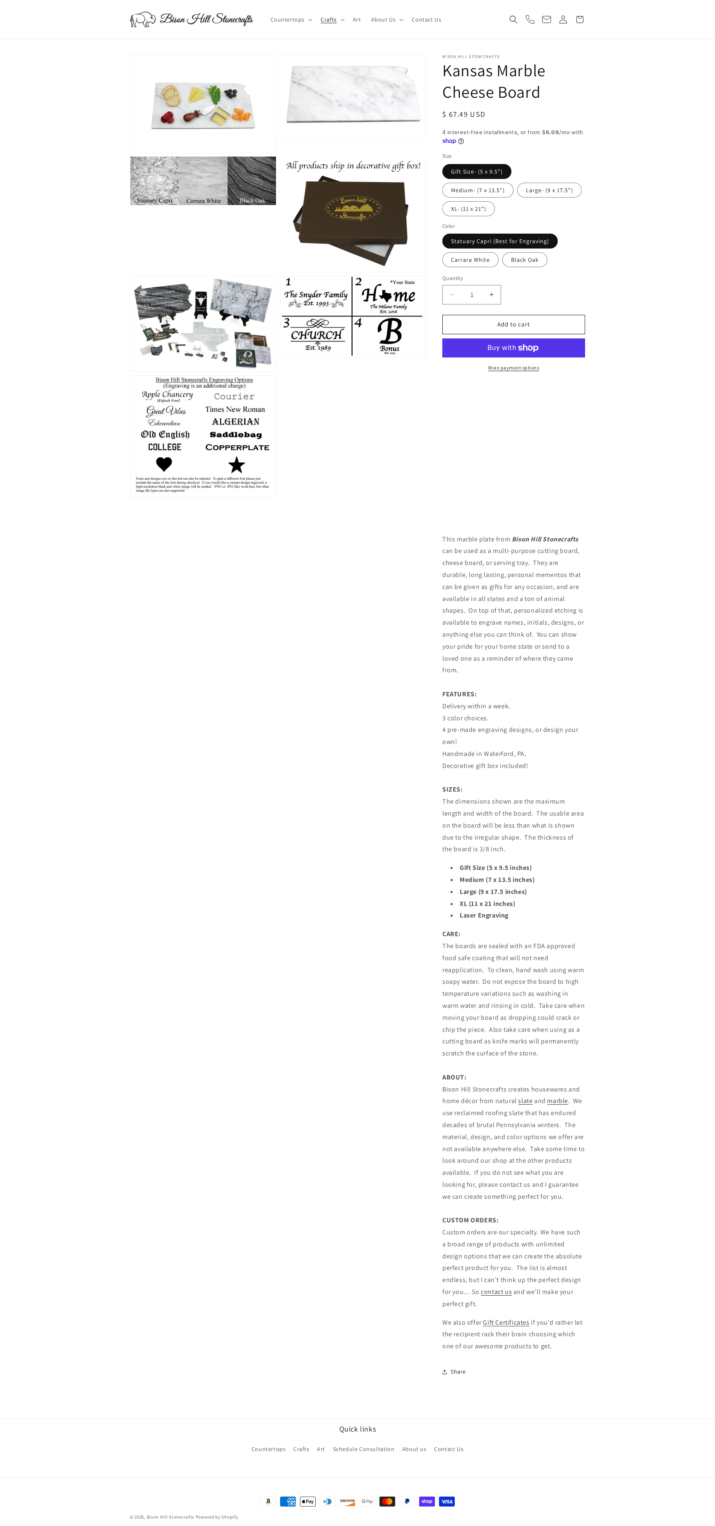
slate (525, 1100)
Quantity (452, 278)
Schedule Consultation (364, 1449)
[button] (291, 19)
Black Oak (525, 259)
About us (414, 1449)
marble (557, 1100)
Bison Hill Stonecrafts (170, 1517)
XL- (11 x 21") (468, 208)
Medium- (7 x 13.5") (478, 190)
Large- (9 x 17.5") (549, 190)
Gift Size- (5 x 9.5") (477, 171)
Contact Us (448, 1449)
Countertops (269, 1449)
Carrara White (470, 259)
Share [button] (458, 1371)
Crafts (301, 1449)
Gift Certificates (506, 1322)
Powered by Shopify (217, 1517)
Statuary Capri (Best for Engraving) (500, 241)
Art (321, 1449)
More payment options (513, 368)
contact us (496, 1291)
